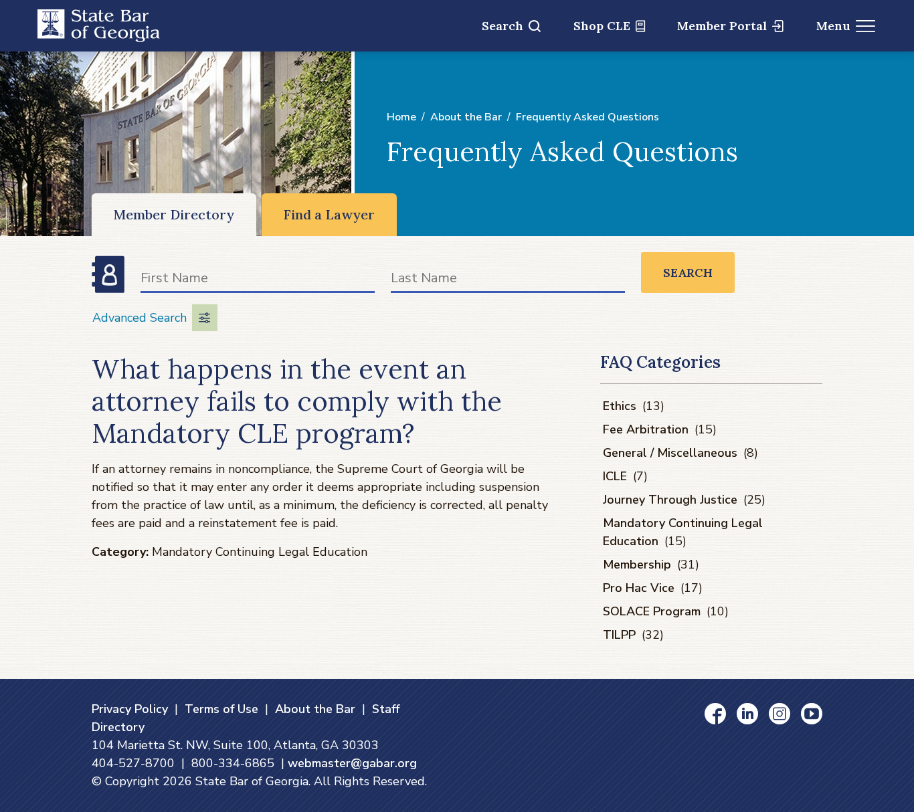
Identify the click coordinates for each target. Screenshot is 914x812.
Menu (833, 25)
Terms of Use (221, 709)
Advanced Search (139, 318)
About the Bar (466, 117)
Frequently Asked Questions (587, 117)
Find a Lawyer (329, 214)
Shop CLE (601, 25)
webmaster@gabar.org (352, 763)
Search (502, 25)
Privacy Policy (130, 709)
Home (401, 117)
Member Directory (174, 214)
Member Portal (722, 25)
